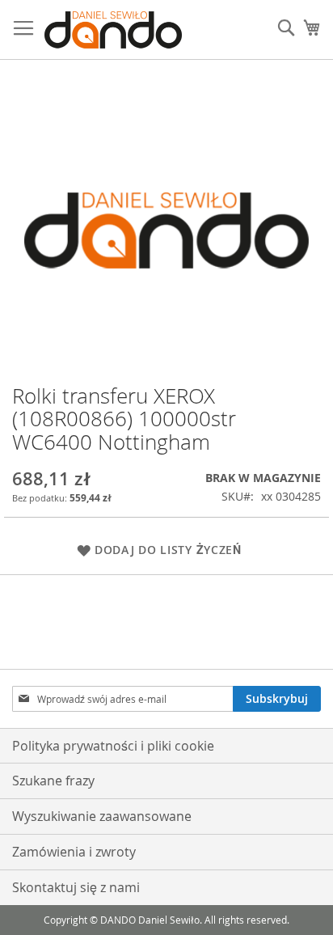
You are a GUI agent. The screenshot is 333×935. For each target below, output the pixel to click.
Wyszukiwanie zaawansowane (102, 816)
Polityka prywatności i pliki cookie (113, 746)
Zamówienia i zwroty (74, 852)
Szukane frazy (53, 780)
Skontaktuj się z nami (76, 887)
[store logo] (113, 30)
